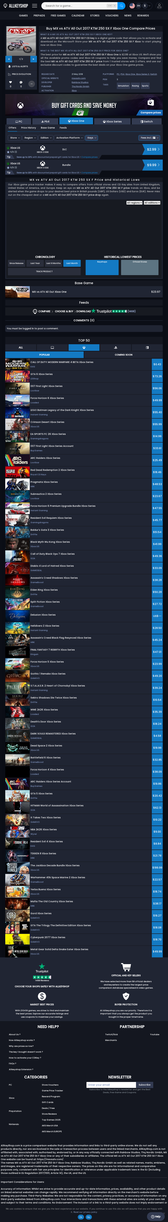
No (88, 1217)
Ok (80, 1217)
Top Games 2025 (51, 1119)
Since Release (16, 263)
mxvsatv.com (79, 78)
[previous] (8, 59)
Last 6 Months (53, 263)
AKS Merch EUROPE (52, 1131)
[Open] (34, 6)
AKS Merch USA (50, 1125)
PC (118, 74)
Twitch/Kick (111, 1034)
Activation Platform (68, 137)
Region (29, 137)
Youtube (154, 1034)
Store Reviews (49, 1113)
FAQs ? (12, 1063)
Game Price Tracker (52, 1090)
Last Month (72, 263)
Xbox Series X (142, 74)
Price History (28, 127)
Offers (12, 127)
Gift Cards (47, 1102)
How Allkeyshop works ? (22, 1040)
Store (13, 137)
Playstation (15, 1111)
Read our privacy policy (85, 1212)
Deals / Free (48, 1108)
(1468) (131, 311)
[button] (159, 6)
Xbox (74, 90)
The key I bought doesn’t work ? (26, 1051)
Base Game (48, 127)
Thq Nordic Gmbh (80, 86)
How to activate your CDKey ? (25, 1057)
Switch (153, 74)
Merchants (111, 1040)
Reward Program (51, 1096)
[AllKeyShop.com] (16, 6)
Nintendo (14, 1124)
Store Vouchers (50, 1084)
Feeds (63, 127)
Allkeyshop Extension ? (21, 1069)
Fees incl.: (146, 137)
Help (157, 1216)
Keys (90, 137)
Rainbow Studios (80, 82)
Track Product (44, 271)
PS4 (122, 74)
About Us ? (15, 1034)
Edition (45, 137)
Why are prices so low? (21, 1046)
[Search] (121, 6)
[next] (33, 59)
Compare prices (89, 157)
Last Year (35, 263)
